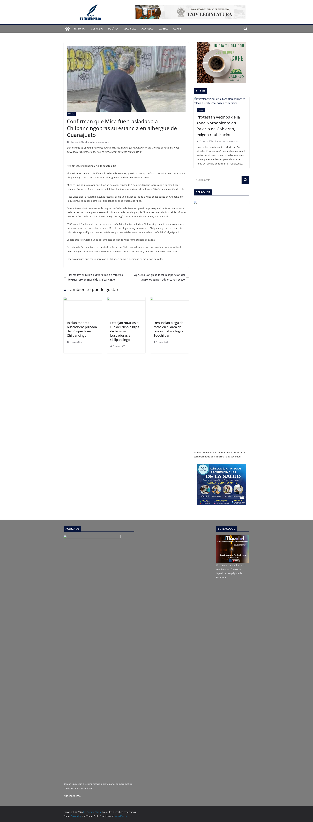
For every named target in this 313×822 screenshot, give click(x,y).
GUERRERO (97, 28)
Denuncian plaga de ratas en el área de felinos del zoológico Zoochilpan (169, 329)
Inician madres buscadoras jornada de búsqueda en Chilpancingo (82, 329)
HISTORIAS (80, 28)
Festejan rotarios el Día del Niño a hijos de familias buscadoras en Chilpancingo (124, 331)
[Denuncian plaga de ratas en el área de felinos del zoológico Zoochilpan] (169, 299)
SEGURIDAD (130, 28)
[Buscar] (245, 180)
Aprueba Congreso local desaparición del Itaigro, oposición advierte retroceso (159, 277)
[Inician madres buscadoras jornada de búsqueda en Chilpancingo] (83, 299)
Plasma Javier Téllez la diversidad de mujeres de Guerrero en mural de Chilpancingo (95, 277)
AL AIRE (177, 28)
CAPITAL (163, 28)
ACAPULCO (148, 28)
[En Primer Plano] (67, 29)
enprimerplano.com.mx (98, 142)
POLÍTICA (113, 28)
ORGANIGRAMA (72, 796)
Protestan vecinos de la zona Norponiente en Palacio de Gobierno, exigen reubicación (218, 125)
